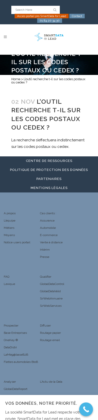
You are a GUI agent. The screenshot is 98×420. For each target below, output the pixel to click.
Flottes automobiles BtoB (21, 362)
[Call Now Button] (86, 409)
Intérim (45, 249)
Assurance (47, 220)
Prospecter (11, 325)
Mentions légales (49, 188)
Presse (44, 257)
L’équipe (9, 220)
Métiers (9, 228)
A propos (10, 213)
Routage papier (50, 333)
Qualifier (45, 276)
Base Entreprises (15, 333)
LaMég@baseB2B (16, 354)
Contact (77, 16)
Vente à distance (51, 242)
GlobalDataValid (50, 291)
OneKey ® (11, 340)
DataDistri (10, 347)
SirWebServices (51, 305)
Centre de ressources (49, 161)
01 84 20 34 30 (50, 20)
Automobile (48, 228)
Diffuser (45, 325)
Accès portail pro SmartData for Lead (41, 16)
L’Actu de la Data (51, 381)
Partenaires (49, 179)
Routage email (50, 340)
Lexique (9, 284)
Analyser (10, 381)
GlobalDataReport (15, 389)
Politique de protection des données (49, 170)
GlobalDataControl (52, 284)
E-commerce (49, 235)
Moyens (9, 235)
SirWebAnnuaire (51, 298)
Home (15, 79)
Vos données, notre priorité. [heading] (41, 403)
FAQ (6, 276)
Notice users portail (17, 242)
